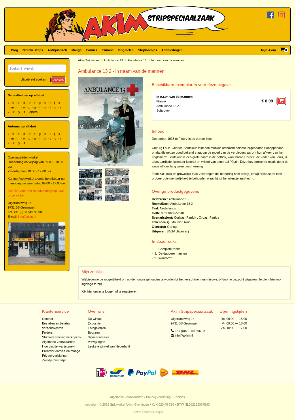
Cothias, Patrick (185, 217)
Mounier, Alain (180, 222)
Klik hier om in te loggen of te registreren (109, 291)
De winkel (94, 318)
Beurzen (94, 332)
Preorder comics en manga (61, 351)
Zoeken (58, 80)
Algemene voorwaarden (58, 341)
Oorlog (172, 226)
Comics (91, 50)
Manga (76, 50)
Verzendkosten (52, 328)
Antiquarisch (57, 50)
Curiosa (108, 50)
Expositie (94, 323)
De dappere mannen (172, 253)
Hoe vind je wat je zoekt (58, 346)
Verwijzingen (96, 341)
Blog (14, 50)
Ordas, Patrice (209, 217)
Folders (47, 332)
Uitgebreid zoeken (33, 79)
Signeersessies (98, 337)
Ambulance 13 (113, 60)
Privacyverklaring (54, 355)
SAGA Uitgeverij (178, 231)
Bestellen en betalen (56, 323)
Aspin (159, 412)
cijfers (34, 112)
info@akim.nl (27, 216)
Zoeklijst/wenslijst (54, 360)
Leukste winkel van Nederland (109, 346)
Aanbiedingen (172, 50)
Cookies (179, 397)
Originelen (126, 50)
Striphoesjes (147, 50)
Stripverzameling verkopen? (61, 337)
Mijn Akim (268, 50)
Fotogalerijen (97, 328)
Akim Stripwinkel (88, 60)
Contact (47, 318)
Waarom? (165, 258)
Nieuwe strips (32, 50)
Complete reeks (169, 249)
